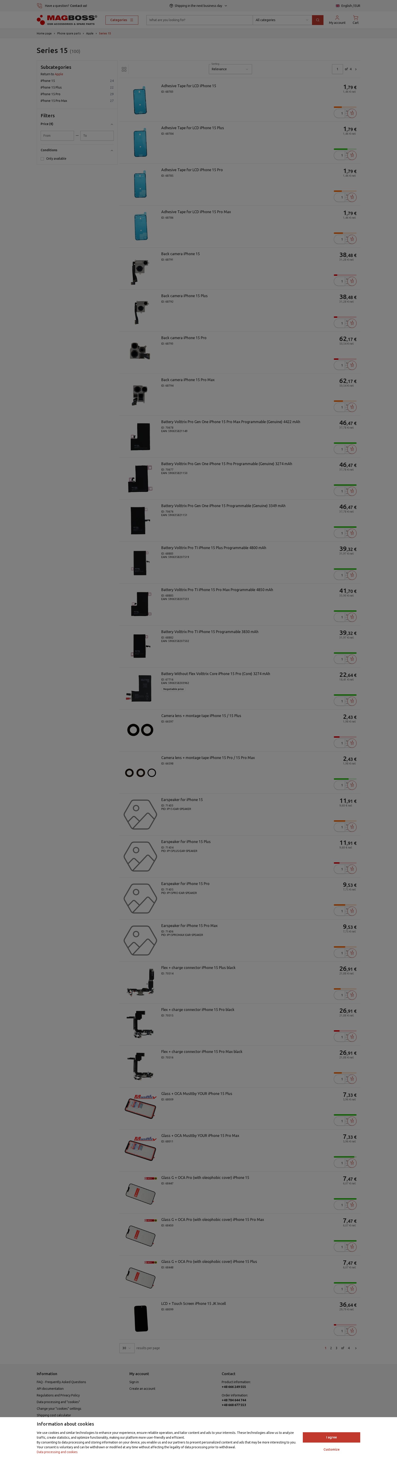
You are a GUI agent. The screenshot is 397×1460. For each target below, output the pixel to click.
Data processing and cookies (57, 1452)
